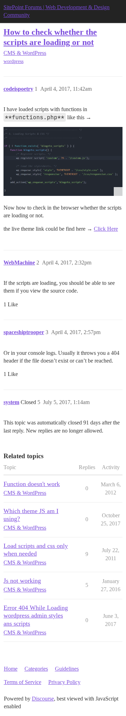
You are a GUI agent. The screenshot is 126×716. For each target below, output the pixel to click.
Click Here (106, 229)
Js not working (22, 580)
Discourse (43, 699)
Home (11, 669)
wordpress (13, 61)
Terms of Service (22, 682)
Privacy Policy (64, 682)
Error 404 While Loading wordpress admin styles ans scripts (36, 615)
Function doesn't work (32, 483)
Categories (36, 669)
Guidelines (67, 669)
